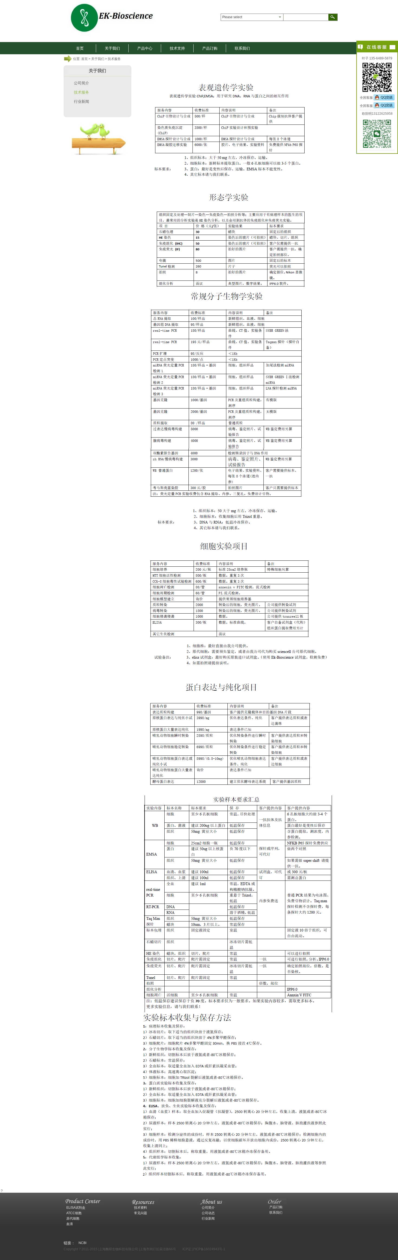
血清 (69, 1224)
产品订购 (209, 48)
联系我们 (242, 48)
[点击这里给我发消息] (384, 98)
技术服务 (81, 92)
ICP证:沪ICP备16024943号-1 (203, 1249)
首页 (80, 48)
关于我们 (112, 48)
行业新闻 (81, 101)
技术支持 (177, 48)
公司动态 (208, 1213)
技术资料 (140, 1208)
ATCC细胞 (73, 1213)
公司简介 (81, 83)
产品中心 (144, 48)
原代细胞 (72, 1218)
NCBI (82, 1243)
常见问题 (140, 1213)
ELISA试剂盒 (75, 1208)
